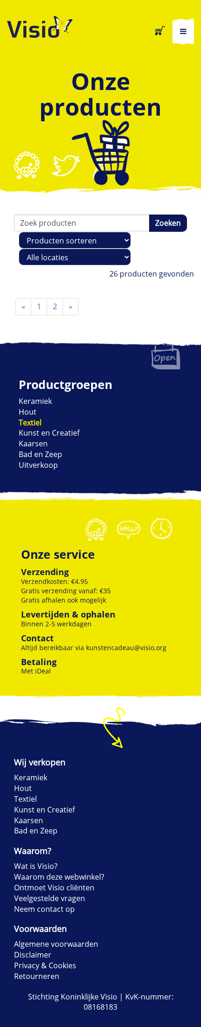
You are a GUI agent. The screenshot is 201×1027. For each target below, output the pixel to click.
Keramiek (35, 401)
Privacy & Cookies (45, 965)
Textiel (30, 422)
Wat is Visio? (35, 866)
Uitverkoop (38, 465)
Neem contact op (44, 909)
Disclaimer (32, 955)
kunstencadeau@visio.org (126, 647)
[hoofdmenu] (183, 31)
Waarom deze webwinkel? (59, 877)
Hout (27, 412)
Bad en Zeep (40, 454)
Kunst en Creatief (49, 433)
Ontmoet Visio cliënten (54, 887)
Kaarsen (33, 443)
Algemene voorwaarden (56, 944)
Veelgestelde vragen (49, 898)
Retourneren (36, 976)
